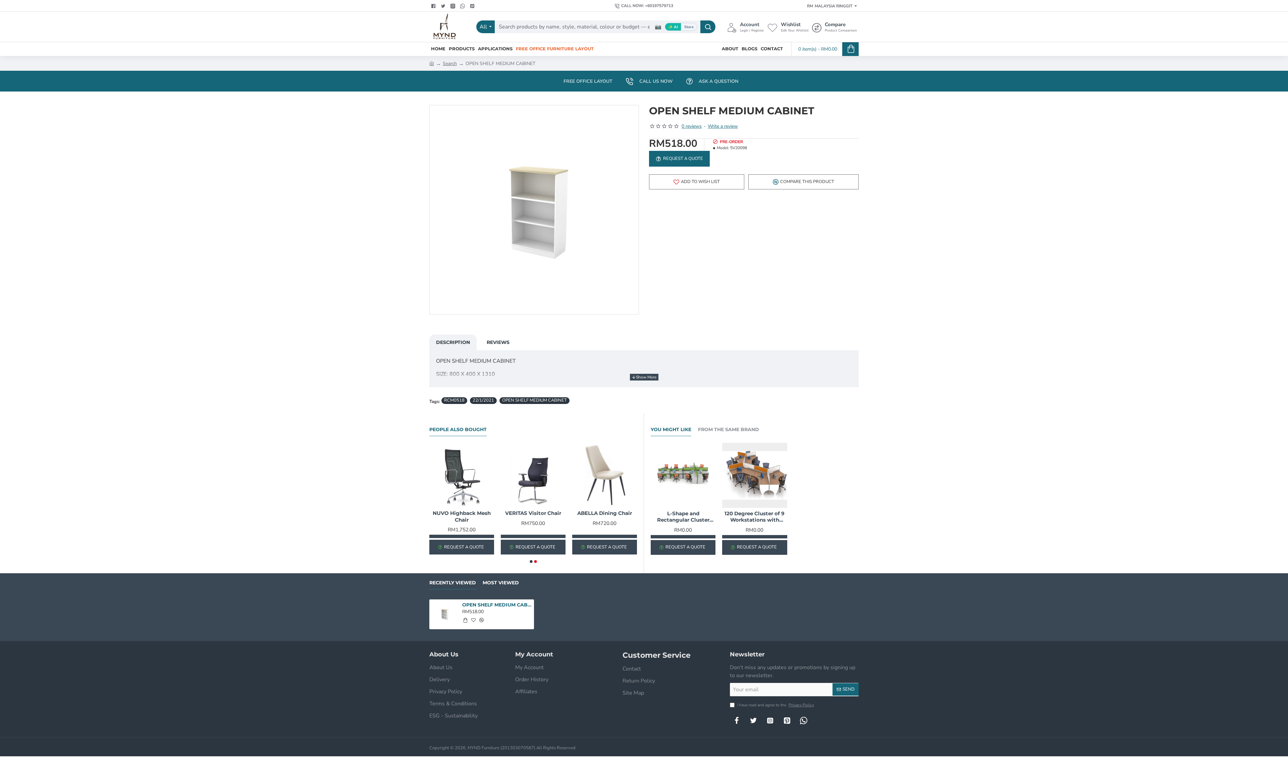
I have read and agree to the (775, 705)
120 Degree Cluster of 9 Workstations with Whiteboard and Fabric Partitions (754, 517)
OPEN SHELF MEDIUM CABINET (534, 400)
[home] (431, 63)
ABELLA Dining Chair (604, 513)
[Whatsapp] (463, 6)
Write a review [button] (723, 126)
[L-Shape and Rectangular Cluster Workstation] (683, 475)
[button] (696, 181)
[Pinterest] (473, 6)
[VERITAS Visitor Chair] (533, 475)
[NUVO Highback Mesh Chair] (461, 475)
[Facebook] (434, 6)
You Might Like (671, 429)
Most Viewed (501, 583)
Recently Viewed (452, 583)
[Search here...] (707, 26)
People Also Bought (458, 429)
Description (453, 342)
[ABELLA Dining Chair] (604, 475)
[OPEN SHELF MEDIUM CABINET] (444, 614)
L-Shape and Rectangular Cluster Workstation (683, 517)
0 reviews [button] (692, 126)
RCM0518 (454, 400)
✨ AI (673, 27)
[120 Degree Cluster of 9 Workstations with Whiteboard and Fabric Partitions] (754, 475)
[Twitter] (444, 6)
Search (450, 63)
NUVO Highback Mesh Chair (462, 516)
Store (689, 27)
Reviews (498, 342)
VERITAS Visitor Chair (533, 513)
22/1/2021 (483, 400)
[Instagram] (770, 720)
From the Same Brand (728, 429)
